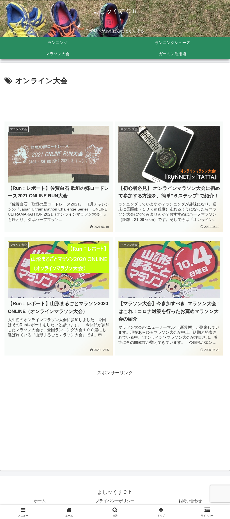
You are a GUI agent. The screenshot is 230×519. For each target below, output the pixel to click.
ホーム (40, 501)
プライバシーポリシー (115, 501)
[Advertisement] (115, 102)
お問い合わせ (190, 501)
